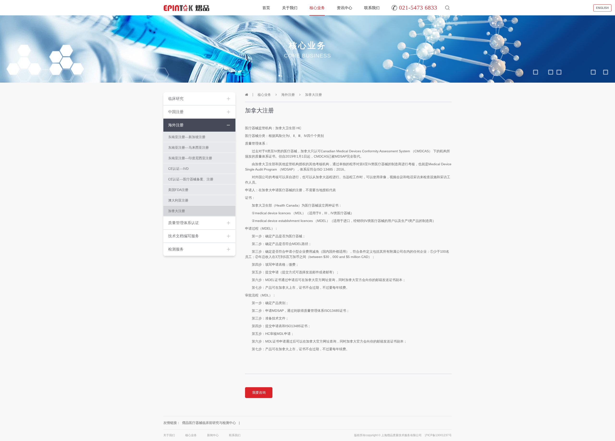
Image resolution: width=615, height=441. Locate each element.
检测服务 (176, 249)
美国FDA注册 (178, 190)
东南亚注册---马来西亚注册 (188, 147)
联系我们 (372, 8)
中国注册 (176, 112)
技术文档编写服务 (183, 236)
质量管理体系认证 (183, 223)
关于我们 (289, 8)
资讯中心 (344, 8)
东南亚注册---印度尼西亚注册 (190, 158)
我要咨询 (259, 392)
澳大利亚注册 (178, 200)
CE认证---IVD (178, 169)
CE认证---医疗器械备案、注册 (190, 179)
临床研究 (176, 99)
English (602, 8)
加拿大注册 (176, 211)
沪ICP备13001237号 (438, 435)
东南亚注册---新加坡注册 (186, 137)
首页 (266, 8)
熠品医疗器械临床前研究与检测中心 (209, 423)
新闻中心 (213, 435)
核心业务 (317, 8)
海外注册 (176, 125)
